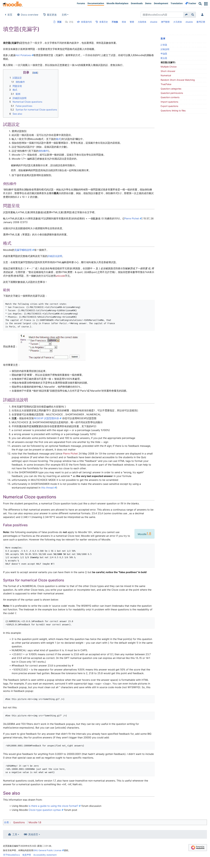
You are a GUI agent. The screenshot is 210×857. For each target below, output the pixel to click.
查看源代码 (86, 21)
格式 (58, 138)
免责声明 (26, 854)
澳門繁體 (165, 21)
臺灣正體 (200, 21)
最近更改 (52, 14)
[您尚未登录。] (203, 15)
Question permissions (172, 93)
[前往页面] (186, 15)
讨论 (71, 21)
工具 (14, 834)
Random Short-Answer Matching (178, 80)
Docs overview (29, 14)
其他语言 (33, 834)
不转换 (115, 21)
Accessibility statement (45, 854)
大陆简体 (142, 21)
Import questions (169, 101)
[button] (206, 4)
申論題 (164, 53)
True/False (166, 84)
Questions (19, 822)
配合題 (164, 58)
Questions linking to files (173, 110)
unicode (60, 275)
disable (153, 21)
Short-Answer (168, 71)
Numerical (166, 75)
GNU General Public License (47, 850)
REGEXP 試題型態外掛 (46, 418)
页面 (59, 21)
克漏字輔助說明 (23, 249)
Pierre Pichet (131, 218)
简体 (124, 21)
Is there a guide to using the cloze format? (53, 805)
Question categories (171, 88)
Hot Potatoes (23, 55)
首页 (9, 14)
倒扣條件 (43, 150)
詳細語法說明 (54, 256)
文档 (64, 14)
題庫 (163, 38)
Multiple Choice (168, 66)
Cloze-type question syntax (45, 809)
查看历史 (103, 21)
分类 (6, 822)
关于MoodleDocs (11, 854)
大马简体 (177, 21)
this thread (47, 487)
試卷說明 (165, 49)
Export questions (169, 106)
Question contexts (170, 97)
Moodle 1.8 (35, 822)
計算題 (164, 44)
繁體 (132, 21)
